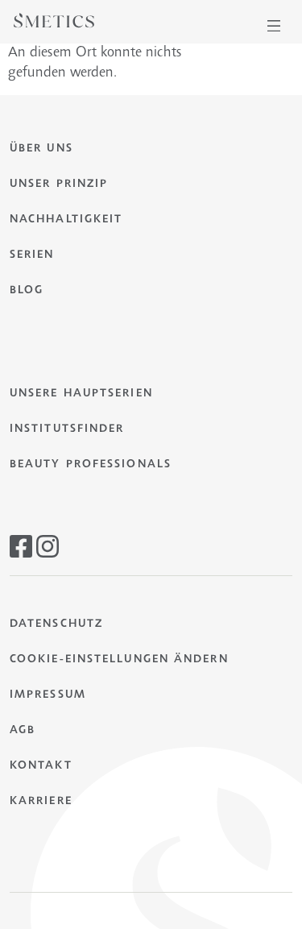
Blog (26, 291)
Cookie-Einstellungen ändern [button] (119, 660)
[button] (273, 25)
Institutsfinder (67, 429)
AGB (22, 730)
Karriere (41, 801)
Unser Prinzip (59, 184)
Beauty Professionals (91, 465)
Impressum (48, 695)
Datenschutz (56, 624)
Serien (32, 255)
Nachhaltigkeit (66, 220)
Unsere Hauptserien (81, 394)
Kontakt (41, 766)
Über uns (41, 149)
